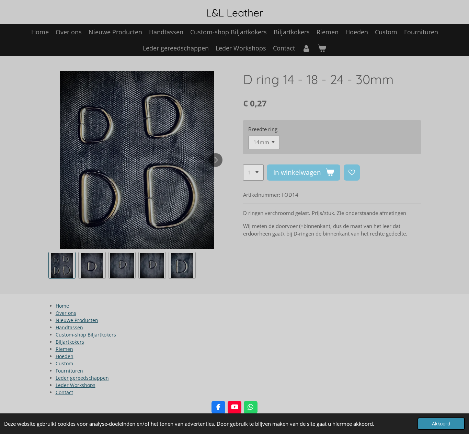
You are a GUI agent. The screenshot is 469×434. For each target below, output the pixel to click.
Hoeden (64, 356)
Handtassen (69, 327)
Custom (64, 363)
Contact (64, 392)
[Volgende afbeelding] (215, 160)
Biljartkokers (70, 342)
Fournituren (69, 370)
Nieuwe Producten (77, 320)
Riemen (64, 349)
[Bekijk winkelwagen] (322, 48)
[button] (62, 265)
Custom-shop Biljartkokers (86, 334)
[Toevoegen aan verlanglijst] (352, 172)
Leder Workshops (75, 385)
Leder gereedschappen (82, 378)
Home (62, 305)
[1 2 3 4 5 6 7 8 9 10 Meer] (253, 172)
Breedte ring (262, 129)
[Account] (306, 48)
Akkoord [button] (441, 424)
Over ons (66, 313)
